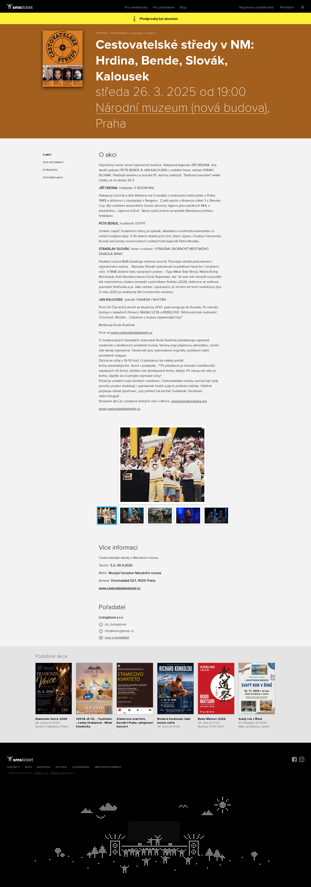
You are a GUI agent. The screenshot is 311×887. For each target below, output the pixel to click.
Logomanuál (80, 767)
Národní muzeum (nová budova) (181, 108)
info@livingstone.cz (119, 631)
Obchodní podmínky (108, 767)
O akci (47, 154)
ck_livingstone (115, 624)
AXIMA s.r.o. (41, 773)
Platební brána (59, 773)
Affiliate (61, 767)
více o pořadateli (117, 637)
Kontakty (13, 767)
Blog (183, 7)
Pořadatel (50, 170)
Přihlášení (287, 7)
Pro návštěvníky (136, 7)
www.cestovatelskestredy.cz (132, 333)
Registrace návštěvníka (256, 7)
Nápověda (43, 767)
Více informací (53, 162)
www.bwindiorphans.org (189, 401)
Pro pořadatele (164, 7)
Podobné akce (53, 177)
